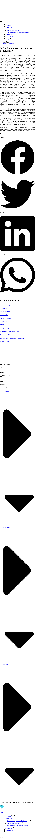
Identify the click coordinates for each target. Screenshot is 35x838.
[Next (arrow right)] (2, 837)
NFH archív (11, 43)
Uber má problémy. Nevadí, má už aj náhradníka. (12, 338)
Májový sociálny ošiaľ (5, 311)
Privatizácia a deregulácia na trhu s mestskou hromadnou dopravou (16, 305)
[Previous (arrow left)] (0, 837)
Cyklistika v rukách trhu (6, 324)
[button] (17, 158)
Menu (1, 812)
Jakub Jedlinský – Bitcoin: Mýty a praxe (9, 331)
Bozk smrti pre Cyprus (5, 318)
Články (5, 43)
